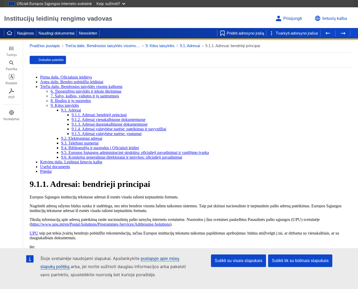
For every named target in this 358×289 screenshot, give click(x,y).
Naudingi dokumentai (56, 33)
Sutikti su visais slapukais (238, 260)
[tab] (11, 51)
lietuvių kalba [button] (334, 18)
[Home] (9, 33)
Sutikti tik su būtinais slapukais (300, 260)
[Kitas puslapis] (342, 33)
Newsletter (88, 33)
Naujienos (25, 33)
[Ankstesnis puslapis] (328, 33)
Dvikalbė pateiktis (51, 60)
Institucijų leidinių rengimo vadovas (58, 18)
